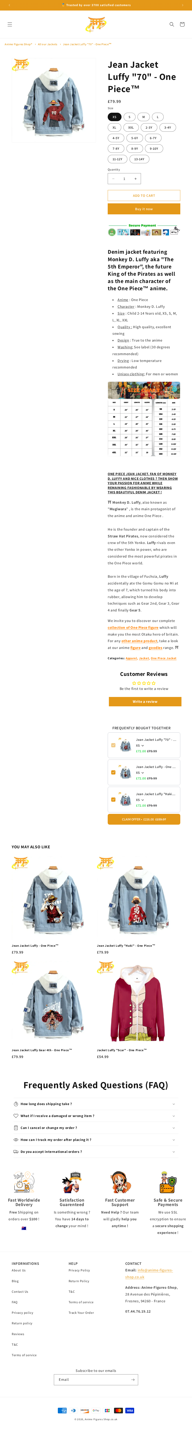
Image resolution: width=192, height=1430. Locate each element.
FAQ (15, 1302)
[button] (10, 24)
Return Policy (79, 1281)
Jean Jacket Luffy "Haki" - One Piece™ (156, 794)
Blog (15, 1281)
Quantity (114, 169)
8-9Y (134, 148)
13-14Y (139, 159)
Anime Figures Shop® (18, 44)
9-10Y (154, 148)
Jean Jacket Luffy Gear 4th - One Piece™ (42, 1050)
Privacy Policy (79, 1270)
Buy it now (144, 209)
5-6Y (134, 138)
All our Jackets (47, 44)
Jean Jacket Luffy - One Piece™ (156, 767)
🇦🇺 (24, 1228)
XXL (131, 127)
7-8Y (116, 148)
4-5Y (116, 138)
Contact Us (20, 1291)
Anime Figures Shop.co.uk (101, 1419)
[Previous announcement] (9, 5)
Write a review (145, 701)
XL (114, 127)
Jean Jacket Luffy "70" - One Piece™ (87, 44)
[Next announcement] (182, 5)
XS (115, 117)
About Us (19, 1270)
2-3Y (149, 127)
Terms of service (24, 1355)
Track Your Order (81, 1313)
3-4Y (167, 127)
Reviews (18, 1334)
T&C (15, 1344)
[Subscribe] (133, 1379)
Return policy (22, 1323)
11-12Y (117, 159)
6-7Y (153, 138)
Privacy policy (22, 1313)
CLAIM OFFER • (144, 819)
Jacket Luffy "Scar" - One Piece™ (122, 1050)
